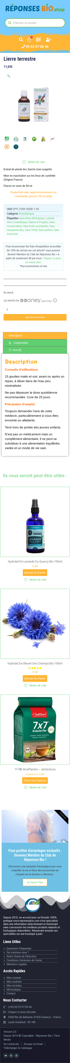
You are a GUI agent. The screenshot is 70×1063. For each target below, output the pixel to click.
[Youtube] (5, 1055)
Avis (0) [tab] (16, 350)
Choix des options (35, 780)
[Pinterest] (11, 1055)
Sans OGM (31, 230)
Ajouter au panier (35, 317)
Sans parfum (45, 230)
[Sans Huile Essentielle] (43, 139)
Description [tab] (15, 335)
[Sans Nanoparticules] (52, 139)
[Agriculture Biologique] (7, 139)
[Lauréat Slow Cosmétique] (16, 139)
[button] (21, 39)
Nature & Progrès (38, 222)
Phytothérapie (26, 213)
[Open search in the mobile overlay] (35, 23)
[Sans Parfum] (16, 146)
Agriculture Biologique (31, 218)
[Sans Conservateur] (34, 139)
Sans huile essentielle (35, 226)
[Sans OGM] (7, 146)
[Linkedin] (16, 1055)
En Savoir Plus (35, 882)
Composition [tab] (21, 342)
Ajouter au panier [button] (35, 572)
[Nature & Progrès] (25, 139)
